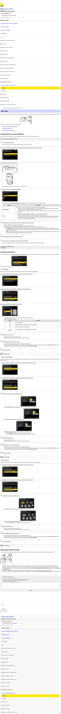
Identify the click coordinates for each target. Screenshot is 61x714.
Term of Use (4, 609)
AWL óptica (3, 90)
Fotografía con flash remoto (7, 128)
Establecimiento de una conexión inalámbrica (9, 126)
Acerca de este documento (5, 30)
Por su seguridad (3, 33)
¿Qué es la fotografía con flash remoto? (8, 85)
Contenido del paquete (4, 26)
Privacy (3, 608)
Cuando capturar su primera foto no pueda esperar (9, 23)
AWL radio (14, 552)
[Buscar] (11, 17)
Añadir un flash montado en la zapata (8, 130)
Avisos (3, 644)
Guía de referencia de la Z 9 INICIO (7, 616)
